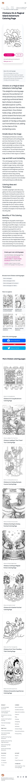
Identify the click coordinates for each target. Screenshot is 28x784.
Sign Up (16, 755)
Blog (16, 717)
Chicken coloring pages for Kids (9, 280)
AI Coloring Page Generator (5, 708)
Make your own (7, 61)
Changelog (17, 721)
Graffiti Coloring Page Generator (6, 737)
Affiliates (17, 726)
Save (15, 344)
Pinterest (3, 758)
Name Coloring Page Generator (5, 745)
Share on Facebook (15, 340)
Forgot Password (19, 760)
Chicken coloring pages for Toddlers (10, 285)
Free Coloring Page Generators (5, 733)
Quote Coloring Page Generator (6, 749)
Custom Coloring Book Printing (6, 719)
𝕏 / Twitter (4, 762)
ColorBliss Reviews (19, 709)
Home (3, 8)
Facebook (3, 755)
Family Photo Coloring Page (6, 715)
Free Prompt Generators (7, 730)
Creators (17, 714)
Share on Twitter (15, 348)
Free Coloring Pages (7, 8)
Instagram (3, 760)
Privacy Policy (18, 733)
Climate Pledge (18, 728)
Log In (16, 758)
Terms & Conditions (19, 731)
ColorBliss (6, 263)
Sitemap (17, 719)
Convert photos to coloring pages (5, 711)
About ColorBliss (19, 707)
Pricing (2, 725)
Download (9, 55)
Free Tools (3, 728)
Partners (17, 724)
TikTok (2, 765)
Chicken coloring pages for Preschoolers (10, 283)
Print (18, 55)
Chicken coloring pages (12, 8)
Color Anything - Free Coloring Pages (20, 766)
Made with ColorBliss (20, 712)
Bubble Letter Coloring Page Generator (6, 741)
